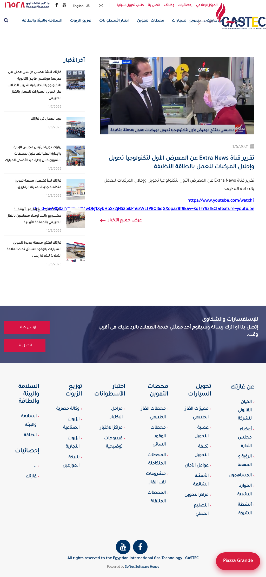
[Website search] (9, 21)
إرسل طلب (26, 328)
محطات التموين (150, 21)
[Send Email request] (99, 6)
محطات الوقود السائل (158, 436)
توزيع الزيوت (80, 21)
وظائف (169, 5)
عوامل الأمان (197, 465)
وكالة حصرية (67, 409)
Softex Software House (142, 567)
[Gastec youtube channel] (64, 5)
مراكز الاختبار (111, 427)
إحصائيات (185, 5)
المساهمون (240, 475)
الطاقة (30, 435)
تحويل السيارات (185, 21)
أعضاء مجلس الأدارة (245, 438)
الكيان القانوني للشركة (245, 410)
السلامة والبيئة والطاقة (42, 21)
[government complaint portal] (27, 5)
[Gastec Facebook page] (56, 5)
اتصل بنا (154, 5)
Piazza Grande (238, 561)
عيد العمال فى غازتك (46, 119)
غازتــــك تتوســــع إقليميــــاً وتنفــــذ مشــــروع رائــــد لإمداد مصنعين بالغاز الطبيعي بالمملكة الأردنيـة (34, 216)
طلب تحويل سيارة (130, 5)
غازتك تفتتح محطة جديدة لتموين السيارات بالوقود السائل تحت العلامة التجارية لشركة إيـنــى (34, 249)
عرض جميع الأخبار (125, 220)
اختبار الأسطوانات (114, 21)
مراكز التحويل (196, 495)
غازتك (31, 476)
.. (35, 466)
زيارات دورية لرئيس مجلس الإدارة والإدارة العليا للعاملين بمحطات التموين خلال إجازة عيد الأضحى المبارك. (33, 154)
